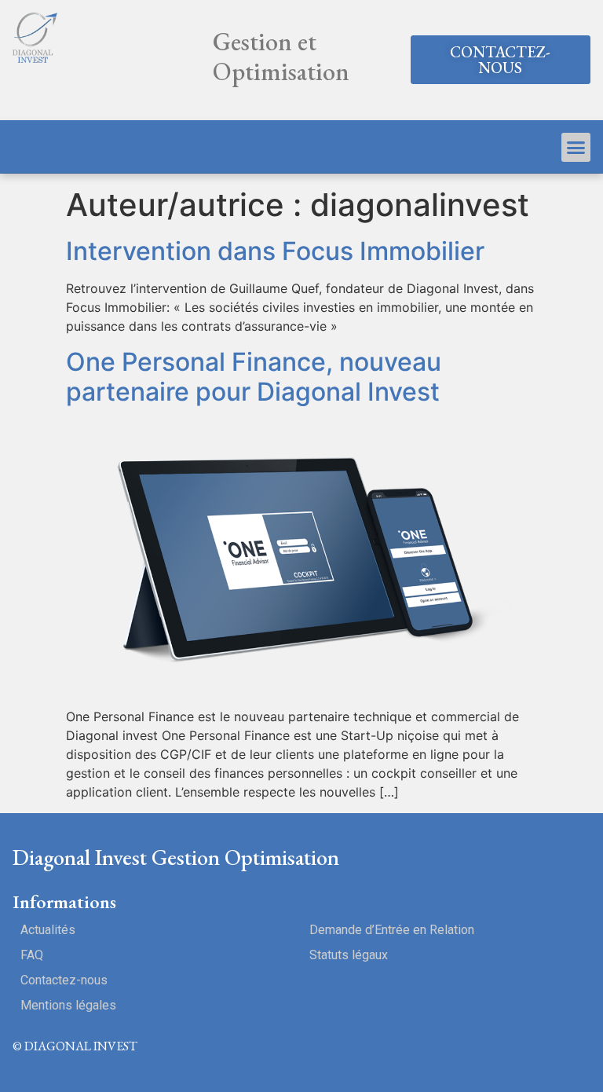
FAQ (31, 954)
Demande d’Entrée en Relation (391, 929)
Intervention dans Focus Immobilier (275, 251)
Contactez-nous (64, 980)
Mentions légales (68, 1005)
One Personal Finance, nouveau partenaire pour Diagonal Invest (253, 376)
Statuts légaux (348, 954)
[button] (500, 59)
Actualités (47, 929)
